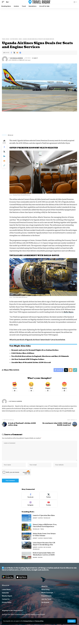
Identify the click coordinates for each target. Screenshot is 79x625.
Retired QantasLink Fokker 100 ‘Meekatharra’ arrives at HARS (44, 554)
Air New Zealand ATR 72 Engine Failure (27, 359)
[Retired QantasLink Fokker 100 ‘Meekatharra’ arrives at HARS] (26, 555)
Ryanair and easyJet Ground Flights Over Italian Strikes (34, 350)
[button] (71, 621)
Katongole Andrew (16, 58)
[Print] (20, 52)
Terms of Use (39, 621)
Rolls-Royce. (69, 312)
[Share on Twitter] (14, 52)
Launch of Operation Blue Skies (44, 515)
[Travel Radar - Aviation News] (39, 2)
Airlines (35, 557)
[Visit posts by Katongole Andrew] (5, 59)
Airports (35, 547)
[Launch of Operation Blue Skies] (26, 518)
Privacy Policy (27, 621)
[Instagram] (30, 503)
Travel (42, 529)
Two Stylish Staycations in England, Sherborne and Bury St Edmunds (40, 356)
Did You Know (47, 547)
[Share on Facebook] (11, 52)
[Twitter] (48, 495)
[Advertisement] (39, 22)
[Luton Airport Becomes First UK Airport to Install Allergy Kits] (26, 545)
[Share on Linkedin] (4, 156)
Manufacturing (47, 538)
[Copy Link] (4, 165)
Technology (46, 517)
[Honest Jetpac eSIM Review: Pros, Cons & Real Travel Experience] (26, 527)
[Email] (17, 52)
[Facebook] (30, 495)
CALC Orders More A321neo (22, 353)
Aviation (40, 517)
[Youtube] (48, 503)
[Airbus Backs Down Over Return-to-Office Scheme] (26, 536)
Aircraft (35, 517)
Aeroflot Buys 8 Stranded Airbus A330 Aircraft (31, 362)
